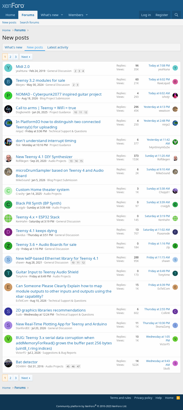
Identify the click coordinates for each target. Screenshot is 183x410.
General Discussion (59, 71)
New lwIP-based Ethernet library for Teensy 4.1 (57, 258)
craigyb (20, 207)
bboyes (20, 85)
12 (85, 112)
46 (73, 366)
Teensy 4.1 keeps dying (36, 230)
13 (71, 161)
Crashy (20, 194)
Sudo (19, 314)
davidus (20, 235)
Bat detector (27, 361)
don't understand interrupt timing (46, 140)
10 (75, 112)
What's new (49, 15)
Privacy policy (143, 398)
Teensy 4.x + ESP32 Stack (38, 217)
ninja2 (19, 131)
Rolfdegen (22, 161)
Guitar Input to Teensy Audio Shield (47, 271)
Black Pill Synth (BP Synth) (38, 203)
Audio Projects (57, 161)
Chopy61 (164, 192)
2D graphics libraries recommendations (51, 310)
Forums (28, 15)
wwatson (164, 111)
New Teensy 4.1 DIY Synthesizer (44, 156)
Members (76, 15)
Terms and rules (120, 398)
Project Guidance (60, 112)
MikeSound (23, 180)
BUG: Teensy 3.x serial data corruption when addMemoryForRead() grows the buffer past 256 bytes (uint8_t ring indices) (64, 343)
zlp (17, 249)
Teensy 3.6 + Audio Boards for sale (46, 244)
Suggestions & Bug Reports (59, 353)
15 (81, 161)
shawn (20, 262)
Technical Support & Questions (68, 131)
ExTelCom (22, 301)
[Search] (176, 15)
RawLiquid (163, 83)
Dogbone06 (23, 112)
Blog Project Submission (55, 98)
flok (18, 145)
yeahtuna (21, 71)
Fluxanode (163, 233)
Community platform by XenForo (91, 406)
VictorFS (21, 353)
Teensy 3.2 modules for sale (40, 80)
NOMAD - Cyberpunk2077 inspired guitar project (59, 94)
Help (159, 398)
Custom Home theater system (42, 189)
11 (80, 112)
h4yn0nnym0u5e (159, 147)
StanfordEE (23, 328)
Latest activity (57, 47)
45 (68, 366)
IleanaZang (163, 326)
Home (10, 15)
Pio (18, 98)
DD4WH (21, 366)
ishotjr (166, 97)
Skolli (166, 368)
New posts (9, 22)
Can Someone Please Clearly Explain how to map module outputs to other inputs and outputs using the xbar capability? (64, 291)
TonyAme (21, 276)
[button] (62, 15)
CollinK (165, 313)
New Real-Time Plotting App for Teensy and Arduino (61, 323)
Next (24, 57)
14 (76, 161)
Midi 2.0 (23, 66)
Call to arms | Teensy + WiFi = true (46, 107)
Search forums (29, 22)
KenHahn (21, 221)
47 (78, 366)
